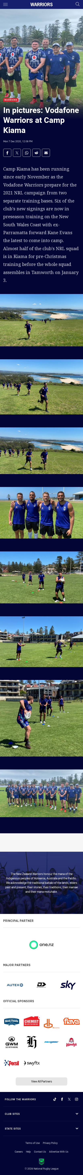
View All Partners (41, 1081)
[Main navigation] (5, 4)
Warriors (10, 100)
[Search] (77, 4)
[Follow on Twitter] (69, 1099)
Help (28, 1151)
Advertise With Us (58, 1151)
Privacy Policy (50, 1142)
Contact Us (40, 1151)
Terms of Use (32, 1142)
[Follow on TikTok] (54, 1099)
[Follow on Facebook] (62, 1099)
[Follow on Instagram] (76, 1099)
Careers (19, 1151)
